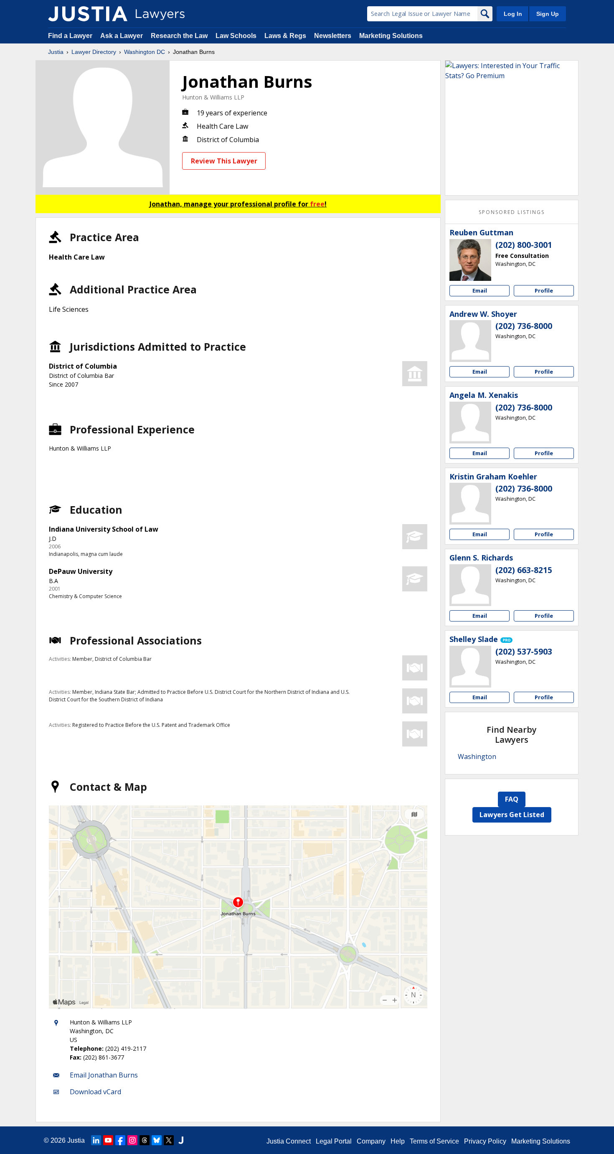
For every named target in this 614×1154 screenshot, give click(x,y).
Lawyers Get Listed (512, 814)
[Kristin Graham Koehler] (470, 504)
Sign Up (547, 13)
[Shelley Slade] (470, 667)
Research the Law (179, 35)
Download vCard (95, 1091)
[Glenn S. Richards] (470, 585)
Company (371, 1141)
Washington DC (144, 51)
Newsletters (332, 35)
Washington (477, 756)
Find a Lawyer (70, 35)
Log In (513, 13)
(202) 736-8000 (523, 326)
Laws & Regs (285, 35)
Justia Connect (288, 1141)
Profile (544, 290)
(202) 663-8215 (523, 570)
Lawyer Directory (93, 51)
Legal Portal (334, 1141)
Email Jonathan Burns (104, 1075)
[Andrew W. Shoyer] (470, 341)
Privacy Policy (485, 1141)
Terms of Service (434, 1141)
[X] (169, 1140)
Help (398, 1141)
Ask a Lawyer (122, 35)
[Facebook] (120, 1140)
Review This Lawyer (224, 161)
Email (479, 290)
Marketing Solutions (391, 35)
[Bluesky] (157, 1140)
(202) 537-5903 (523, 651)
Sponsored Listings (512, 212)
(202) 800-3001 (523, 244)
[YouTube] (108, 1140)
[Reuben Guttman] (470, 260)
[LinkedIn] (96, 1140)
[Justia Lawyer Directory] (87, 13)
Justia (55, 51)
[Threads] (145, 1140)
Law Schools (236, 35)
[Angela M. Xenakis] (470, 422)
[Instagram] (132, 1140)
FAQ (511, 799)
